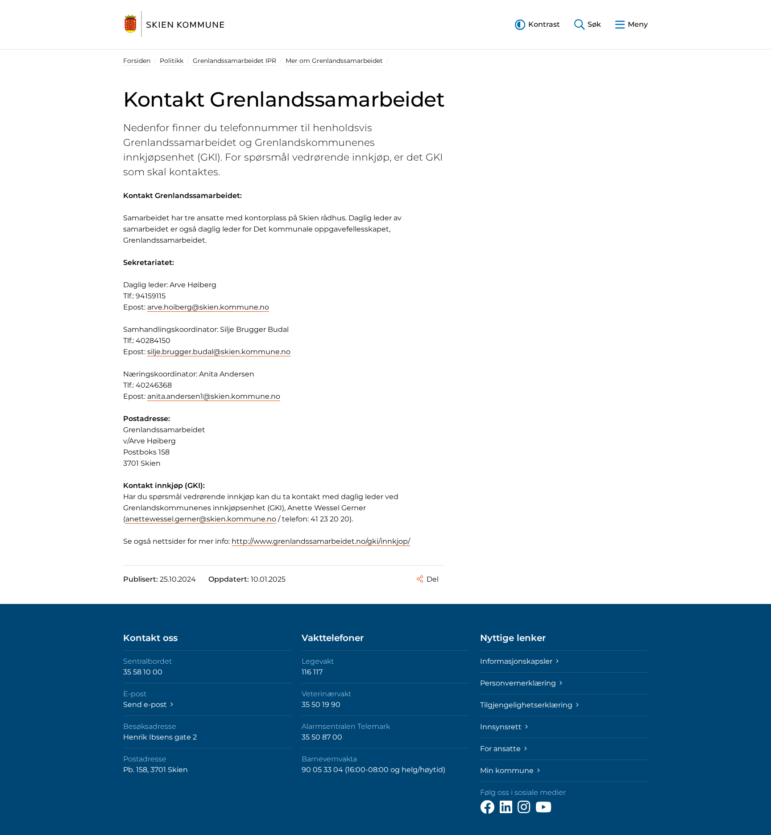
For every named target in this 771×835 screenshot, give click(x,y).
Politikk (171, 61)
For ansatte (501, 748)
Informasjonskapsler (517, 661)
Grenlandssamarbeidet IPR (234, 61)
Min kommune (507, 770)
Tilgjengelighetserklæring (527, 705)
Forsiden (136, 61)
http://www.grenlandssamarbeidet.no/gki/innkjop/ (321, 541)
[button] (537, 24)
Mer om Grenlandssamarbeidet (334, 61)
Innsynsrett (501, 727)
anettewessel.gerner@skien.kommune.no (200, 519)
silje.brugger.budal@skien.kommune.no (218, 351)
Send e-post (146, 704)
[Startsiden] (174, 24)
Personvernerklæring (519, 683)
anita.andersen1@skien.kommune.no (213, 396)
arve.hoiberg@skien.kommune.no (208, 307)
